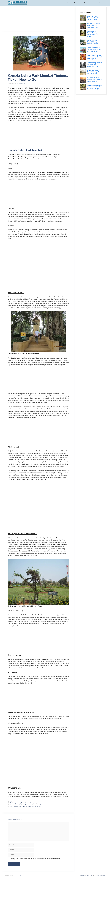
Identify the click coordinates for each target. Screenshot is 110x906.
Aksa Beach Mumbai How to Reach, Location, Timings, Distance (27, 804)
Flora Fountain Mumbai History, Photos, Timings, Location (25, 806)
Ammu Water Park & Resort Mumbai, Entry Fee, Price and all (94, 49)
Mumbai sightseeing (15, 803)
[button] (100, 3)
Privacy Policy (89, 875)
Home (68, 3)
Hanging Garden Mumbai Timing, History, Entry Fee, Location (93, 33)
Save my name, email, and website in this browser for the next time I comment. (35, 859)
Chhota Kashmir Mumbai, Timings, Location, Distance (92, 42)
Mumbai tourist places (27, 803)
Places (75, 3)
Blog (11, 801)
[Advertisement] (38, 19)
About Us (83, 3)
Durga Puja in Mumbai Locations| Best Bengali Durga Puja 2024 (94, 57)
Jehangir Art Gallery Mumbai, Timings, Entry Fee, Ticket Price (94, 72)
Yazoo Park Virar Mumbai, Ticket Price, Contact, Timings (94, 17)
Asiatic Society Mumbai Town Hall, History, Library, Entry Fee (94, 64)
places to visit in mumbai (43, 803)
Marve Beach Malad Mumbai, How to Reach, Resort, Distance (94, 79)
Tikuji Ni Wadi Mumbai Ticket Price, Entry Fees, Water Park (94, 25)
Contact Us (92, 3)
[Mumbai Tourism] (17, 3)
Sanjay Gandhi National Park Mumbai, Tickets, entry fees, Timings (94, 86)
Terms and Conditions (99, 875)
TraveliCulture (21, 875)
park (35, 803)
